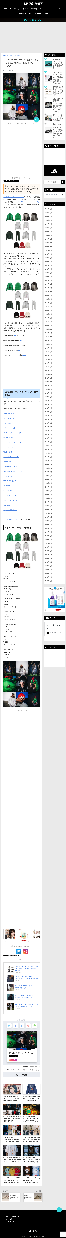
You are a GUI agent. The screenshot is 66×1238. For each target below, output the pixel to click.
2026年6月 (48, 216)
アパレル (25, 9)
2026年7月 (48, 213)
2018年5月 (48, 581)
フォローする (13, 1059)
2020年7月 (48, 483)
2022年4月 (48, 404)
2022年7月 (48, 393)
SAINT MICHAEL (35, 1067)
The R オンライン (9, 452)
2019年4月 (48, 539)
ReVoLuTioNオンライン (11, 457)
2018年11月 (49, 558)
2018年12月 (49, 554)
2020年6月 (48, 487)
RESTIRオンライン (9, 495)
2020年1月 (48, 506)
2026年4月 (48, 224)
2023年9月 (48, 340)
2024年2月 (48, 322)
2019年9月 (48, 521)
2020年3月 (48, 498)
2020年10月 (49, 472)
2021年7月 (48, 438)
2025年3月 (48, 273)
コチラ (20, 340)
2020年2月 (48, 502)
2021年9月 (48, 430)
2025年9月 (48, 250)
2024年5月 (48, 310)
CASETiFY (38, 13)
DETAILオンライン (9, 428)
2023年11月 (49, 333)
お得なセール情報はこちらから (33, 20)
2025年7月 (48, 258)
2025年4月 (48, 269)
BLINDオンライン (9, 486)
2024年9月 (48, 295)
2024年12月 (49, 284)
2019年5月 (48, 536)
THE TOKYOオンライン (11, 481)
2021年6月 (48, 442)
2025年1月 (48, 280)
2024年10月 (49, 291)
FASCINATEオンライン (11, 418)
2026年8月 (48, 209)
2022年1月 (48, 415)
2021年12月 (49, 419)
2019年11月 (49, 513)
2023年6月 (48, 352)
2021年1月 (48, 461)
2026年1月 (48, 235)
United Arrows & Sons (10, 519)
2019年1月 (48, 551)
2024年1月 (48, 325)
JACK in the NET (8, 423)
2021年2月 (48, 457)
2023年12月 (49, 329)
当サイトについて (11, 1221)
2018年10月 (49, 562)
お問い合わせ (10, 1219)
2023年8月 (48, 344)
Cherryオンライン (9, 490)
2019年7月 (48, 528)
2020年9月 (48, 476)
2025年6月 (48, 261)
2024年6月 (48, 307)
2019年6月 (48, 532)
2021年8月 (48, 434)
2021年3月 (48, 453)
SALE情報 (34, 9)
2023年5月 (48, 355)
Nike (30, 13)
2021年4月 (48, 449)
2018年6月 (48, 577)
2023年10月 (49, 337)
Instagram (52, 9)
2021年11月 (49, 423)
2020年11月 (49, 468)
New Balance (22, 13)
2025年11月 (49, 243)
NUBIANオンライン (9, 447)
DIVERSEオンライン (10, 466)
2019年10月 (49, 517)
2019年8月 (48, 524)
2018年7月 (48, 573)
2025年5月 (48, 265)
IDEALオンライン (9, 505)
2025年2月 (48, 277)
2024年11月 (49, 288)
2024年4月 (48, 314)
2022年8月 (48, 389)
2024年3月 (48, 318)
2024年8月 (48, 299)
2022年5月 (48, 400)
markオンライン (8, 461)
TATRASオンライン (9, 413)
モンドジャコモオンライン (12, 442)
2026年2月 (48, 231)
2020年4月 (48, 494)
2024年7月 (48, 303)
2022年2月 (48, 412)
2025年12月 (49, 239)
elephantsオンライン (10, 510)
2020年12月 (49, 464)
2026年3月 (48, 228)
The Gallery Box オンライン (12, 433)
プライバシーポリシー (13, 1216)
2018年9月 (48, 566)
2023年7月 (48, 348)
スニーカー (17, 9)
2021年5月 (48, 446)
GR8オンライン (8, 476)
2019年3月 (48, 543)
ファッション (36, 1070)
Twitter (15, 335)
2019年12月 (49, 509)
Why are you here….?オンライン (14, 471)
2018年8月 (48, 570)
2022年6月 (48, 397)
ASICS (46, 13)
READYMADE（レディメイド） (13, 197)
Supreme (43, 9)
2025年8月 (48, 254)
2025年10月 (49, 246)
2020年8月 (48, 479)
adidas (60, 9)
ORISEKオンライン (9, 437)
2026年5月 (48, 220)
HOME (34, 1231)
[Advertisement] (33, 37)
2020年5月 (48, 491)
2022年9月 (48, 385)
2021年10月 (49, 427)
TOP (5, 9)
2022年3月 (48, 408)
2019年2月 (48, 547)
